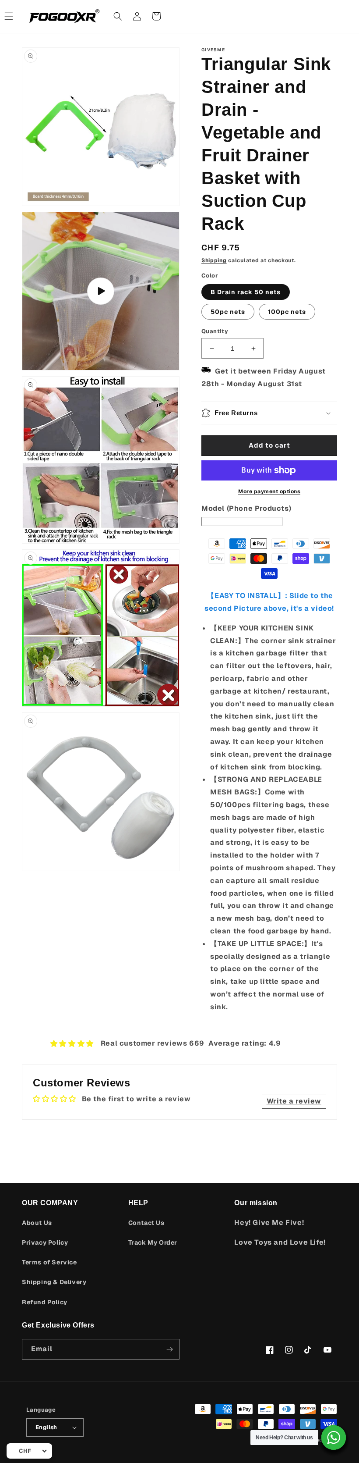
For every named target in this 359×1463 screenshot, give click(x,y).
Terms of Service (49, 1262)
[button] (117, 16)
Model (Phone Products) (246, 508)
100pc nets (287, 312)
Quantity (214, 331)
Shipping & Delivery (54, 1282)
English (46, 1427)
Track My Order (152, 1242)
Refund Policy (44, 1302)
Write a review (294, 1101)
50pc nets (228, 312)
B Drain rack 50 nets (246, 292)
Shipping (214, 260)
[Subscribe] (169, 1349)
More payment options (269, 491)
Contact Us (146, 1223)
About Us (37, 1223)
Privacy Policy (45, 1242)
